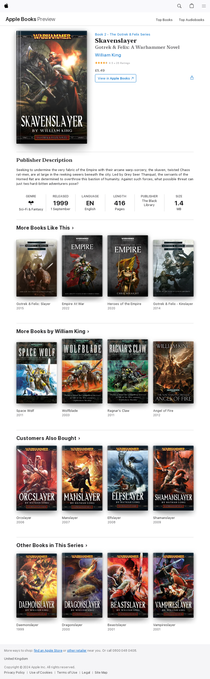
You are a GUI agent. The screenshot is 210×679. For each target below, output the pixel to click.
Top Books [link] (164, 20)
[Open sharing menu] (192, 78)
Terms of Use (67, 672)
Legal (86, 672)
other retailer (77, 650)
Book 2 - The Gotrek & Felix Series (122, 34)
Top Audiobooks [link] (191, 20)
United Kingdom (16, 659)
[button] (179, 6)
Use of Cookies (40, 672)
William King (108, 55)
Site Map (101, 672)
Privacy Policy (14, 672)
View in (114, 78)
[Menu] (204, 6)
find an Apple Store (48, 650)
